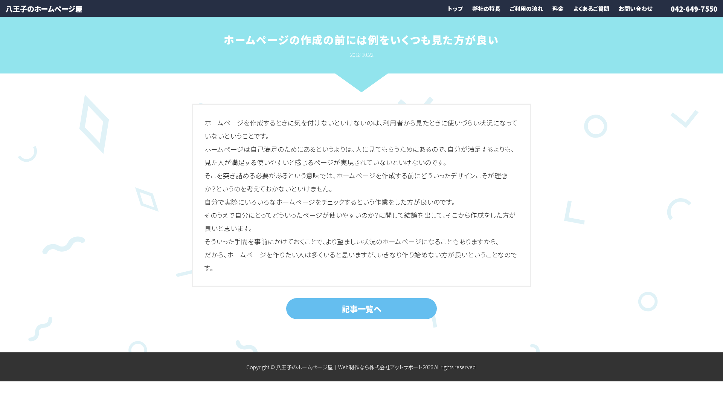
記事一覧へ (361, 308)
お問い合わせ (635, 8)
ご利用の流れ (526, 8)
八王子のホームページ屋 (44, 8)
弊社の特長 (486, 8)
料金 (558, 8)
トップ (455, 8)
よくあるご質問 (591, 8)
